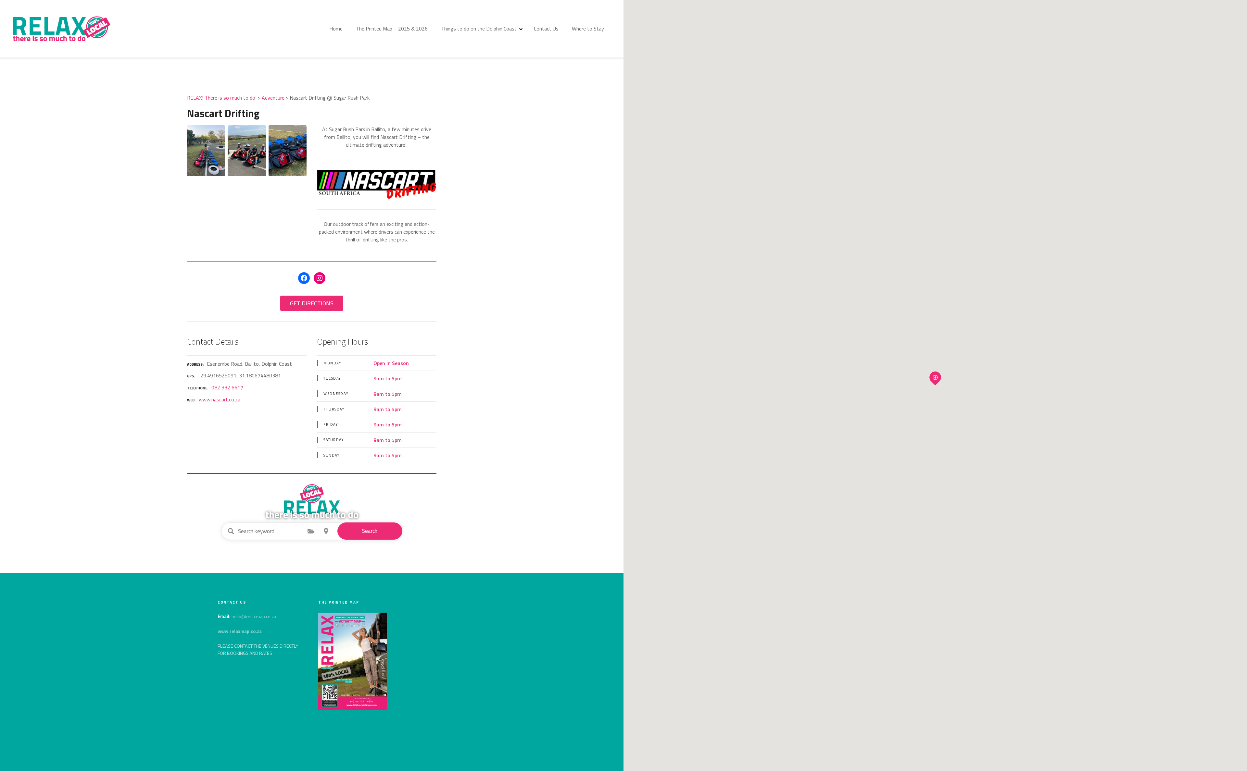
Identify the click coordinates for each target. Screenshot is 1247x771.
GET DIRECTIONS (312, 303)
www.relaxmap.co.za (240, 631)
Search (369, 531)
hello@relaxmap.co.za (254, 616)
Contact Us (546, 28)
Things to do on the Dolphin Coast (479, 28)
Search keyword (231, 531)
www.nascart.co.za (219, 399)
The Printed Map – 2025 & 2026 (392, 28)
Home (336, 28)
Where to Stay (588, 28)
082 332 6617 (227, 387)
